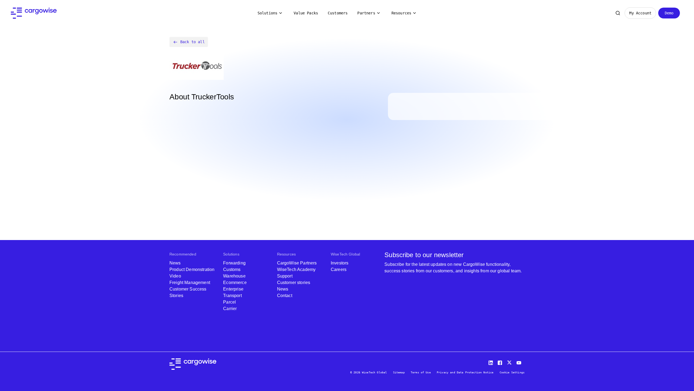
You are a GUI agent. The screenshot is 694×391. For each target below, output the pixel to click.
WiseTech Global (345, 254)
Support (285, 276)
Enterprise (233, 289)
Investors (339, 263)
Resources (401, 13)
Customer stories (293, 282)
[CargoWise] (34, 13)
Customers (338, 13)
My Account (640, 13)
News (175, 263)
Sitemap (399, 372)
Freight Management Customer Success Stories (189, 289)
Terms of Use (421, 372)
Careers (338, 269)
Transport (232, 295)
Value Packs (306, 13)
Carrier (230, 308)
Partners (366, 13)
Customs (231, 269)
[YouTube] (520, 361)
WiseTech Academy (296, 269)
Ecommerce (234, 282)
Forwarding (234, 263)
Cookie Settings (512, 372)
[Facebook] (501, 361)
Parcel (229, 302)
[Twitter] (510, 361)
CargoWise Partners (297, 263)
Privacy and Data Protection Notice (465, 372)
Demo (669, 13)
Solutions (267, 13)
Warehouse (234, 276)
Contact (284, 295)
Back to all (192, 42)
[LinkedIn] (491, 361)
